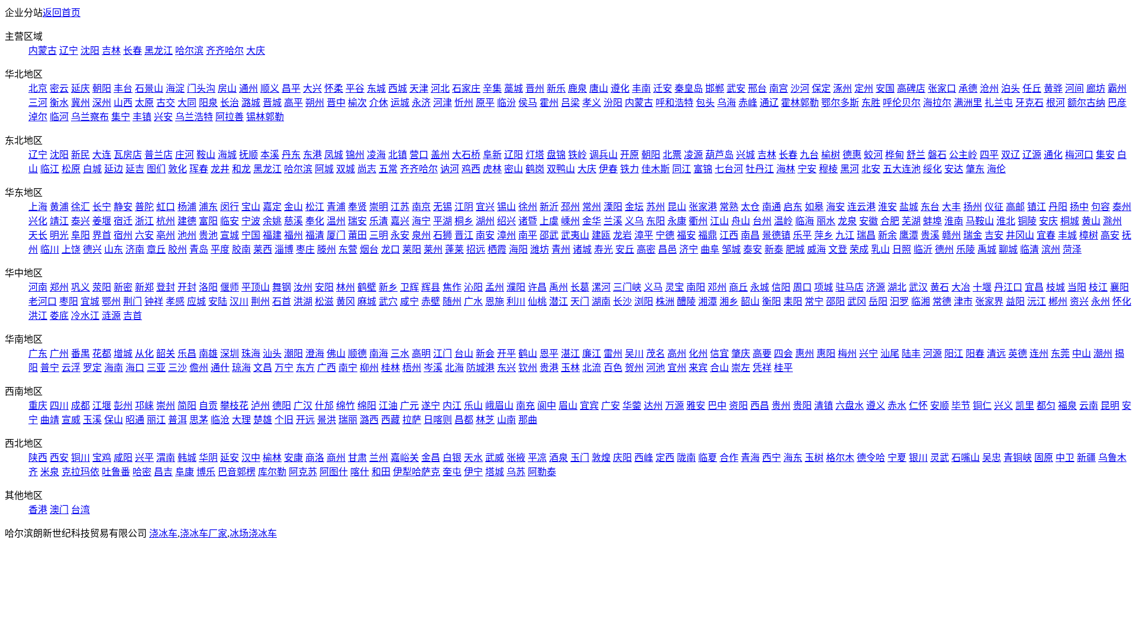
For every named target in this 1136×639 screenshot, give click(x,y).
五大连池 (902, 169)
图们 (156, 169)
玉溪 (92, 420)
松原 (71, 169)
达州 (653, 406)
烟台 (369, 249)
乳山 (880, 249)
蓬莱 (454, 249)
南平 (527, 235)
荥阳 (101, 287)
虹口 (165, 207)
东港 (312, 155)
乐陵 (965, 249)
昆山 (676, 207)
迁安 (662, 88)
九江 (844, 235)
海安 (835, 207)
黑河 (849, 169)
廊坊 (1095, 88)
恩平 (549, 353)
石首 (281, 301)
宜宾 (589, 406)
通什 (220, 368)
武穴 (388, 301)
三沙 (177, 368)
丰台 (123, 88)
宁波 (250, 221)
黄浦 (59, 207)
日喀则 (438, 420)
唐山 (598, 88)
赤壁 (430, 301)
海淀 (175, 88)
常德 (941, 301)
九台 (809, 155)
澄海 (314, 353)
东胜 (870, 103)
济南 (134, 249)
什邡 (324, 406)
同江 (681, 169)
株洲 (665, 301)
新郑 (144, 287)
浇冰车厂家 (203, 533)
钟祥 (153, 301)
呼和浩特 (674, 103)
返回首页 (61, 13)
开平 (506, 353)
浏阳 (643, 301)
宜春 (1046, 235)
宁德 (665, 235)
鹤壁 (366, 287)
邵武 (549, 235)
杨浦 (187, 207)
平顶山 (255, 287)
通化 (1053, 155)
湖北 (897, 287)
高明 (421, 353)
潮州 (1102, 353)
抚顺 (248, 155)
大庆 (255, 51)
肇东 (975, 169)
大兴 (312, 88)
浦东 (208, 207)
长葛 (579, 287)
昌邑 (667, 249)
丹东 (291, 155)
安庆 (1048, 221)
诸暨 (527, 221)
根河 (1055, 103)
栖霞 (497, 249)
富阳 (208, 221)
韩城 (187, 458)
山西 (123, 103)
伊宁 (473, 472)
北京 (37, 88)
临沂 (923, 249)
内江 (452, 406)
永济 (421, 103)
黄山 (1091, 221)
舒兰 (915, 155)
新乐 (556, 88)
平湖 (442, 221)
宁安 (807, 169)
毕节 (960, 406)
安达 (953, 169)
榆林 (272, 458)
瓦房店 (128, 155)
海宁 (421, 221)
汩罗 (899, 301)
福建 (272, 235)
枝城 (1055, 287)
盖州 (440, 155)
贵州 (781, 406)
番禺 (80, 353)
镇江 (1036, 207)
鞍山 (205, 155)
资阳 (738, 406)
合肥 (889, 221)
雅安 (695, 406)
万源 (674, 406)
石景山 (149, 88)
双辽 (1010, 155)
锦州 (355, 155)
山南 (506, 420)
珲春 (198, 169)
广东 (37, 353)
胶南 (241, 249)
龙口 (390, 249)
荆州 (260, 301)
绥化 (932, 169)
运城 (399, 103)
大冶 (960, 287)
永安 (399, 235)
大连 (101, 155)
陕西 (37, 458)
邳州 (570, 207)
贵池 (208, 235)
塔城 (494, 472)
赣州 (951, 235)
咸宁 (409, 301)
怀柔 (333, 88)
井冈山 (1020, 235)
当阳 (1076, 287)
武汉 (918, 287)
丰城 (1067, 235)
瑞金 (972, 235)
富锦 (702, 169)
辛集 (492, 88)
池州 (187, 235)
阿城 (324, 169)
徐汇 (80, 207)
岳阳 (878, 301)
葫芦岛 (719, 155)
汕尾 (889, 353)
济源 (875, 287)
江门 (442, 353)
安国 (885, 88)
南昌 (750, 235)
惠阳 (825, 353)
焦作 (452, 287)
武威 (494, 458)
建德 (187, 221)
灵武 (939, 458)
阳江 (953, 353)
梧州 (411, 368)
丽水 (825, 221)
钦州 (527, 368)
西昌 (759, 406)
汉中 (250, 458)
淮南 (953, 221)
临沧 (220, 420)
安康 (293, 458)
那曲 (527, 420)
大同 (187, 103)
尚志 (366, 169)
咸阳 (123, 458)
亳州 (165, 235)
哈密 (142, 472)
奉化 (314, 221)
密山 (513, 169)
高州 (676, 353)
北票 (672, 155)
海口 (134, 368)
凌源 (693, 155)
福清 (314, 235)
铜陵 (1027, 221)
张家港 (703, 207)
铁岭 (577, 155)
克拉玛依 (80, 472)
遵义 (875, 406)
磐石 (937, 155)
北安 (870, 169)
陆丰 (911, 353)
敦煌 (601, 458)
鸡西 (471, 169)
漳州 (506, 235)
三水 (399, 353)
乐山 (473, 406)
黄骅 (1053, 88)
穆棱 (828, 169)
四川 (59, 406)
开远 (305, 420)
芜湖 (911, 221)
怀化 (1121, 301)
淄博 (284, 249)
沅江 (1036, 301)
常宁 (814, 301)
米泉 (49, 472)
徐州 (527, 207)
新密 (123, 287)
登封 (165, 287)
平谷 (355, 88)
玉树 (814, 458)
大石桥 (466, 155)
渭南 (165, 458)
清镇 (823, 406)
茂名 (655, 353)
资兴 (1079, 301)
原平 (485, 103)
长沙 (622, 301)
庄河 (184, 155)
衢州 (698, 221)
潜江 (558, 301)
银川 (918, 458)
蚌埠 (932, 221)
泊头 (1010, 88)
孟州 (494, 287)
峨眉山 (499, 406)
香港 (37, 510)
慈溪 (293, 221)
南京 (421, 207)
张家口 (942, 88)
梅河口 (1079, 155)
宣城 (229, 235)
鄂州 (111, 301)
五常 (388, 169)
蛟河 (873, 155)
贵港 (549, 368)
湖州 (485, 221)
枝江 (1098, 287)
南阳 (695, 287)
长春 (132, 51)
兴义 (1003, 406)
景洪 (326, 420)
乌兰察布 (90, 117)
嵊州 (570, 221)
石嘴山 (965, 458)
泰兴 (80, 221)
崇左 (740, 368)
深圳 (229, 353)
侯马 (527, 103)
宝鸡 (101, 458)
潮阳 (293, 353)
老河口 (42, 301)
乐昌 (187, 353)
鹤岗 (534, 169)
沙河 (799, 88)
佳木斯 (655, 169)
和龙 (241, 169)
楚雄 (262, 420)
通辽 (769, 103)
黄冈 (345, 301)
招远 (475, 249)
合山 (719, 368)
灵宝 (674, 287)
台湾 (80, 510)
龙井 (220, 169)
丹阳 (1057, 207)
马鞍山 (980, 221)
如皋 (814, 207)
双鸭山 (561, 169)
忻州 (463, 103)
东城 (376, 88)
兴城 (745, 155)
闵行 (229, 207)
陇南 (686, 458)
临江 (49, 169)
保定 (821, 88)
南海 (378, 353)
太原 (144, 103)
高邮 (1015, 207)
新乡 (388, 287)
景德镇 (776, 235)
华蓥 (631, 406)
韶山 (750, 301)
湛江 (570, 353)
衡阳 (771, 301)
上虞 (549, 221)
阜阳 (80, 235)
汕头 (272, 353)
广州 (59, 353)
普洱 (177, 420)
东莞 (1060, 353)
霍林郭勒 (800, 103)
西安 (59, 458)
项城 (823, 287)
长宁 (101, 207)
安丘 (624, 249)
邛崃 (144, 406)
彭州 (123, 406)
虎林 (492, 169)
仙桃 (537, 301)
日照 (901, 249)
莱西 (262, 249)
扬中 (1079, 207)
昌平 (291, 88)
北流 (591, 368)
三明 (378, 235)
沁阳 (473, 287)
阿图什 (334, 472)
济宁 (688, 249)
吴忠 (991, 458)
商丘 (738, 287)
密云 (59, 88)
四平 (989, 155)
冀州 (80, 103)
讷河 (449, 169)
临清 (1029, 249)
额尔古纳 (1086, 103)
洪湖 (302, 301)
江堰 (101, 406)
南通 (771, 207)
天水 (473, 458)
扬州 (972, 207)
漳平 (643, 235)
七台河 (729, 169)
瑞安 (357, 221)
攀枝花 (234, 406)
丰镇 (142, 117)
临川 (49, 249)
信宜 (719, 353)
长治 (229, 103)
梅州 (847, 353)
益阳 (1015, 301)
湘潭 (707, 301)
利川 (515, 301)
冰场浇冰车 (253, 533)
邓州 (717, 287)
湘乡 (728, 301)
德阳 (281, 406)
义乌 (634, 221)
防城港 (480, 368)
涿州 (842, 88)
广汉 (302, 406)
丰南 (641, 88)
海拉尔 (937, 103)
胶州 (177, 249)
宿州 (123, 235)
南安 (485, 235)
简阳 (187, 406)
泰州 (1121, 207)
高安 (1109, 235)
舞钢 (281, 287)
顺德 (357, 353)
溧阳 (613, 207)
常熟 (728, 207)
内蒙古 (42, 51)
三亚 (156, 368)
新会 (485, 353)
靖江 (59, 221)
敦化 (177, 169)
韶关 (165, 353)
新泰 (773, 249)
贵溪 (930, 235)
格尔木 (840, 458)
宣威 (71, 420)
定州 (863, 88)
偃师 (229, 287)
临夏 (707, 458)
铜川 (80, 458)
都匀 (1046, 406)
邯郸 (714, 88)
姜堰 (101, 221)
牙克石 (1029, 103)
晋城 (272, 103)
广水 (473, 301)
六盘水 (849, 406)
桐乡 (463, 221)
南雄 (208, 353)
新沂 (549, 207)
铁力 (629, 169)
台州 (762, 221)
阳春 (975, 353)
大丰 (951, 207)
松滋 (324, 301)
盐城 (908, 207)
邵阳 (835, 301)
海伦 (996, 169)
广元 (409, 406)
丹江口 (1008, 287)
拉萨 (411, 420)
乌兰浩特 (194, 117)
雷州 (613, 353)
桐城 (1069, 221)
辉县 (430, 287)
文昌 (262, 368)
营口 (418, 155)
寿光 (603, 249)
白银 (452, 458)
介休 (378, 103)
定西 (665, 458)
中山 (1081, 353)
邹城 (731, 249)
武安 (736, 88)
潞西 (369, 420)
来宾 (698, 368)
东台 (930, 207)
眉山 (568, 406)
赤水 (897, 406)
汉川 (239, 301)
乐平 (802, 235)
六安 (144, 235)
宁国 (250, 235)
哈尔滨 (189, 51)
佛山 (336, 353)
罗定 (92, 368)
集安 (1105, 155)
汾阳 (613, 103)
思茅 (198, 420)
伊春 (608, 169)
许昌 (537, 287)
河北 (440, 88)
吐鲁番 (116, 472)
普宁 (49, 368)
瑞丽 (347, 420)
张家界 (989, 301)
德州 (944, 249)
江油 (388, 406)
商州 (336, 458)
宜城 (89, 301)
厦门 (336, 235)
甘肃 (357, 458)
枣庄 (305, 249)
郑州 (59, 287)
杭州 (165, 221)
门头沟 (201, 88)
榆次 (357, 103)
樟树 (1088, 235)
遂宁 (430, 406)
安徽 (868, 221)
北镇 (397, 155)
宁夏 (897, 458)
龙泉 (847, 221)
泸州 (260, 406)
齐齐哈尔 (225, 51)
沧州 (989, 88)
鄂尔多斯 (840, 103)
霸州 (1117, 88)
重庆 (37, 406)
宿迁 (123, 221)
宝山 (250, 207)
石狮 (442, 235)
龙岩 (622, 235)
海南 (113, 368)
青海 (750, 458)
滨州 (1050, 249)
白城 (92, 169)
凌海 (376, 155)
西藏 (390, 420)
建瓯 (601, 235)
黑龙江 (158, 51)
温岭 (783, 221)
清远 (996, 353)
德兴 (92, 249)
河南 (37, 287)
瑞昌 (866, 235)
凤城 (333, 155)
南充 (525, 406)
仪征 (994, 207)
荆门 (132, 301)
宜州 (676, 368)
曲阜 (710, 249)
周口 (802, 287)
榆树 (830, 155)
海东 (792, 458)
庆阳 (622, 458)
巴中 (717, 406)
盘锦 (556, 155)
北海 (454, 368)
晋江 (463, 235)
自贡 (208, 406)
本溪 (269, 155)
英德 (1017, 353)
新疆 (1086, 458)
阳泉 (208, 103)
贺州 (634, 368)
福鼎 (707, 235)
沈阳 (89, 51)
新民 (80, 155)
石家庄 (466, 88)
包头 (705, 103)
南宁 (347, 368)
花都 (101, 353)
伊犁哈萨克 (416, 472)
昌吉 (163, 472)
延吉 (134, 169)
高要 (762, 353)
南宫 (778, 88)
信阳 (781, 287)
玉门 (579, 458)
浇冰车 (163, 533)
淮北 (1005, 221)
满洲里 (968, 103)
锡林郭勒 (265, 117)
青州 (560, 249)
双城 (345, 169)
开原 (629, 155)
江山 (719, 221)
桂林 (390, 368)
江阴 (463, 207)
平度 (220, 249)
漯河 (601, 287)
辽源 (1031, 155)
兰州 (378, 458)
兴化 (37, 221)
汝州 (302, 287)
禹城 (986, 249)
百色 (613, 368)
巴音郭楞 (237, 472)
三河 (37, 103)
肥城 (795, 249)
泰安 (752, 249)
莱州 (433, 249)
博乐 (205, 472)
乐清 (378, 221)
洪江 (37, 316)
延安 (229, 458)
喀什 (359, 472)
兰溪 (613, 221)
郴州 (1057, 301)
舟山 (740, 221)
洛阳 (208, 287)
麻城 (366, 301)
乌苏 (515, 472)
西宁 (771, 458)
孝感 (175, 301)
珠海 (250, 353)
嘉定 (272, 207)
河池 (655, 368)
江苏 (399, 207)
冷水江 (85, 316)
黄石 (939, 287)
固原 (1043, 458)
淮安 (887, 207)
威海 (816, 249)
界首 (101, 235)
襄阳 (1119, 287)
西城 (397, 88)
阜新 (492, 155)
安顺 (939, 406)
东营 (347, 249)
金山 (293, 207)
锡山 (506, 207)
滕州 (326, 249)
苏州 (655, 207)
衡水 (59, 103)
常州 (591, 207)
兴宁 (868, 353)
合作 (728, 458)
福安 (686, 235)
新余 (887, 235)
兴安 (163, 117)
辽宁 (68, 51)
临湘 (920, 301)
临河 (59, 117)
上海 (37, 207)
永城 (759, 287)
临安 (229, 221)
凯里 (1024, 406)
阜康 (184, 472)
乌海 (726, 103)
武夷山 (575, 235)
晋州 (534, 88)
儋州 (198, 368)
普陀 (144, 207)
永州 (1100, 301)
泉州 (421, 235)
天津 (418, 88)
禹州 (558, 287)
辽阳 (513, 155)
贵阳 (802, 406)
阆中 (546, 406)
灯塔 (534, 155)
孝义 (591, 103)
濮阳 (515, 287)
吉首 (132, 316)
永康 (676, 221)
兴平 (144, 458)
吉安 (994, 235)
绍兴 (506, 221)
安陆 (217, 301)
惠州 (804, 353)
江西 (728, 235)
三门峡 (627, 287)
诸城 (582, 249)
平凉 (537, 458)
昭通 (134, 420)
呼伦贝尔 (902, 103)
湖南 (601, 301)
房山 (227, 88)
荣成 (859, 249)
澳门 (59, 510)
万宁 (284, 368)
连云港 (861, 207)
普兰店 (158, 155)
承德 (967, 88)
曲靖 (49, 420)
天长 (37, 235)
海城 (227, 155)
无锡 (442, 207)
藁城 (513, 88)
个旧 (284, 420)
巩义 (80, 287)
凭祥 (762, 368)
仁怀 (918, 406)
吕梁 (570, 103)
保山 (113, 420)
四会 (783, 353)
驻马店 (849, 287)
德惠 (852, 155)
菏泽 (1072, 249)
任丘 (1031, 88)
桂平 (783, 368)
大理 (241, 420)
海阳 (518, 249)
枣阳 (68, 301)
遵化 (620, 88)
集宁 (120, 117)
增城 (123, 353)
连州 (1039, 353)
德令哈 (871, 458)
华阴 (208, 458)
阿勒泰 (542, 472)
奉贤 (357, 207)
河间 (1074, 88)
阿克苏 (303, 472)
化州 (698, 353)
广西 (326, 368)
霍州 (549, 103)
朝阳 (101, 88)
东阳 (655, 221)
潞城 (250, 103)
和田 (381, 472)
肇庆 (740, 353)
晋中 (336, 103)
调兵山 (603, 155)
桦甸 (894, 155)
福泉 (1067, 406)
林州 (345, 287)
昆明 (1109, 406)
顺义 (269, 88)
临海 (804, 221)
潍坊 (539, 249)
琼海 (241, 368)
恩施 (494, 301)
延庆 (80, 88)
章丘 (156, 249)
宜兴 (485, 207)
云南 (1088, 406)
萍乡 (823, 235)
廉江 (591, 353)
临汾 (506, 103)
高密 (646, 249)
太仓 (750, 207)
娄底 (59, 316)
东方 (305, 368)
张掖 (515, 458)
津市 (963, 301)
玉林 (570, 368)
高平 (293, 103)
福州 (293, 235)
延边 (113, 169)
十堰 (982, 287)
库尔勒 (272, 472)
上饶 (71, 249)
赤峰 (747, 103)
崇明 (378, 207)
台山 (463, 353)
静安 (123, 207)
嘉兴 (399, 221)
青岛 (198, 249)
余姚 (272, 221)
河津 (442, 103)
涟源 (111, 316)
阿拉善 (229, 117)
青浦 (336, 207)
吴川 (634, 353)
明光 (59, 235)
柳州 (369, 368)
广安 (610, 406)
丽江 (156, 420)
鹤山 (527, 353)
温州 (336, 221)
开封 (187, 287)
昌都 (463, 420)
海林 (785, 169)
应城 (196, 301)
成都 (80, 406)
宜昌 (1034, 287)
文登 (837, 249)
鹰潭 (908, 235)
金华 (591, 221)
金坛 (634, 207)
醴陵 (686, 301)
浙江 (144, 221)
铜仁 (982, 406)
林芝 (485, 420)
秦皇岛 (688, 88)
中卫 (1065, 458)
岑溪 (433, 368)
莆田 (357, 235)
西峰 (643, 458)
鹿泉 (577, 88)
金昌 (430, 458)
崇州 (165, 406)
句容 (1100, 207)
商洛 (314, 458)
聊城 (1008, 249)
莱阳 (411, 249)
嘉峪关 (404, 458)
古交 (165, 103)
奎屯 (452, 472)
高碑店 (911, 88)
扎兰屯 (999, 103)
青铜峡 (1017, 458)
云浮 (71, 368)
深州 (101, 103)
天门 (579, 301)
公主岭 (963, 155)
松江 (314, 207)
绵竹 (345, 406)
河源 (932, 353)
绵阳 (366, 406)
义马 (653, 287)
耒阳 (792, 301)
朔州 (314, 103)
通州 (248, 88)
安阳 (324, 287)
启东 (792, 207)
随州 (452, 301)
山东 (113, 249)
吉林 (111, 51)
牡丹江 (760, 169)
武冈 (856, 301)
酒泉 (558, 458)
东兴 (506, 368)
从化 (144, 353)
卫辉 (409, 287)
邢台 (757, 88)
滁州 (1112, 221)
